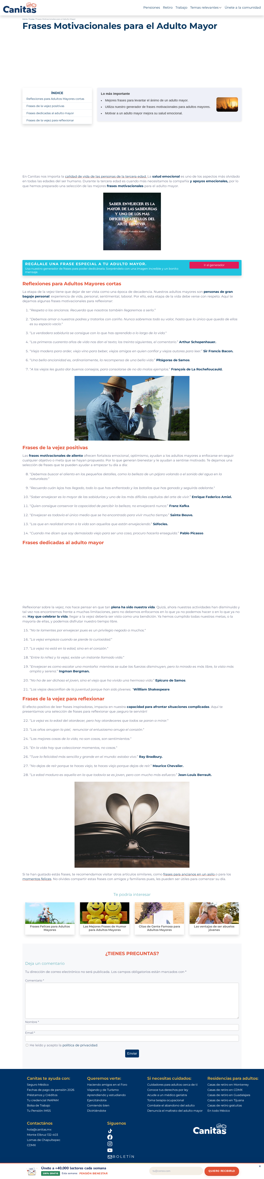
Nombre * (32, 1022)
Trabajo (181, 8)
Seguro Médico (38, 1084)
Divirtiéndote (96, 1110)
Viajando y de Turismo (103, 1090)
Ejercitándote (97, 1100)
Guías (31, 19)
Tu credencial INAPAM (43, 1100)
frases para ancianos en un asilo (189, 874)
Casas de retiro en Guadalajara (228, 1095)
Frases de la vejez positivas (45, 106)
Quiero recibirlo (222, 1171)
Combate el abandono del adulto (171, 1105)
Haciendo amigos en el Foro (107, 1084)
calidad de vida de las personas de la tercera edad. (106, 176)
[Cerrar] (260, 1166)
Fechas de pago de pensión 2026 (50, 1090)
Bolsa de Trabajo (38, 1105)
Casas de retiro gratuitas (224, 1105)
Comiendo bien (98, 1105)
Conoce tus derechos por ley (167, 1090)
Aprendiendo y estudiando (106, 1095)
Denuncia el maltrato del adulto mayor (175, 1110)
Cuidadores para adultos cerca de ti (172, 1084)
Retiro (168, 8)
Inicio (24, 19)
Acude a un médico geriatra (167, 1095)
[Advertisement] (132, 57)
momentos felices (36, 879)
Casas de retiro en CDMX (225, 1090)
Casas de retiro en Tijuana (225, 1100)
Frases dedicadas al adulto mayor (50, 113)
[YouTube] (145, 1150)
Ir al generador (214, 265)
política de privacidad (79, 1045)
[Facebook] (145, 1137)
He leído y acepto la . (64, 1045)
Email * (30, 1032)
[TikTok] (145, 1130)
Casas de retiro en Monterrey (228, 1084)
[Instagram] (145, 1144)
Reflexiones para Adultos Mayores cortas (55, 99)
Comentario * (34, 980)
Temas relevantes (204, 8)
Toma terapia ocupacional (165, 1100)
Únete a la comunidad (243, 8)
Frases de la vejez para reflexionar (50, 120)
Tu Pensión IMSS (39, 1110)
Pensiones (151, 8)
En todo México (218, 1110)
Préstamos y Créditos (42, 1095)
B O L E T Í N (123, 1156)
